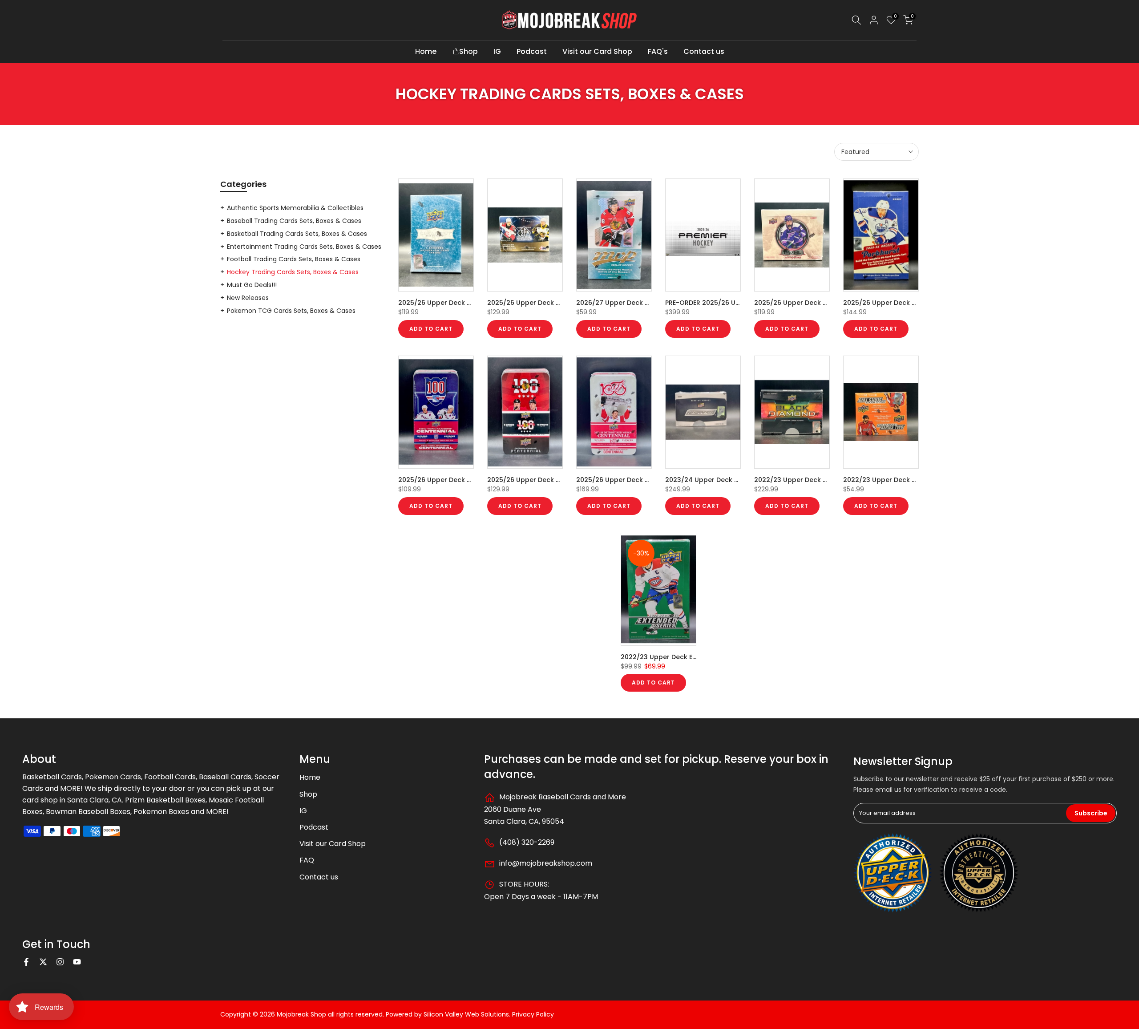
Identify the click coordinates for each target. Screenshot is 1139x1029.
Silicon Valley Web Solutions (466, 1014)
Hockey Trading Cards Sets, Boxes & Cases (293, 271)
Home (425, 51)
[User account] (873, 20)
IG (497, 51)
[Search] (856, 20)
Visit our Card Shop (597, 51)
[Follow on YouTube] (77, 961)
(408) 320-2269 (525, 842)
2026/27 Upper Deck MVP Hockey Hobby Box (648, 302)
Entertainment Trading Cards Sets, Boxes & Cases (304, 246)
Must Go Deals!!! (252, 284)
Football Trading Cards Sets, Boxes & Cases (293, 259)
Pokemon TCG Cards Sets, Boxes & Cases (291, 310)
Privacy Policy (533, 1014)
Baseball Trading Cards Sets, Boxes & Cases (294, 220)
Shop (468, 51)
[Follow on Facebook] (26, 961)
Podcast (532, 51)
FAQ (306, 860)
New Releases (248, 297)
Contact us (703, 51)
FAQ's (658, 51)
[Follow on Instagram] (60, 961)
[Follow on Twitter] (43, 961)
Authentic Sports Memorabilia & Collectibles (295, 207)
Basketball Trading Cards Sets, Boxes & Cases (297, 233)
